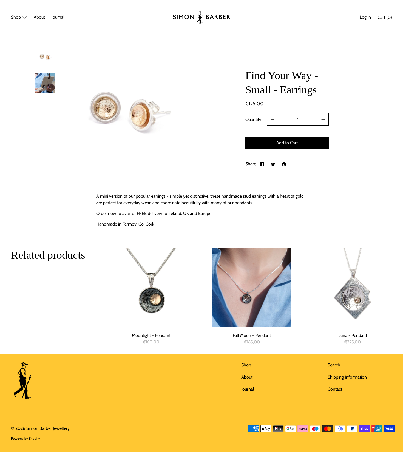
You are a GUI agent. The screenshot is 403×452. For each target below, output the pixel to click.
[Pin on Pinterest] (284, 164)
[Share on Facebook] (262, 164)
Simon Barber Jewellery (48, 428)
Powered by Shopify (25, 438)
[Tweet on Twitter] (273, 164)
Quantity (253, 119)
